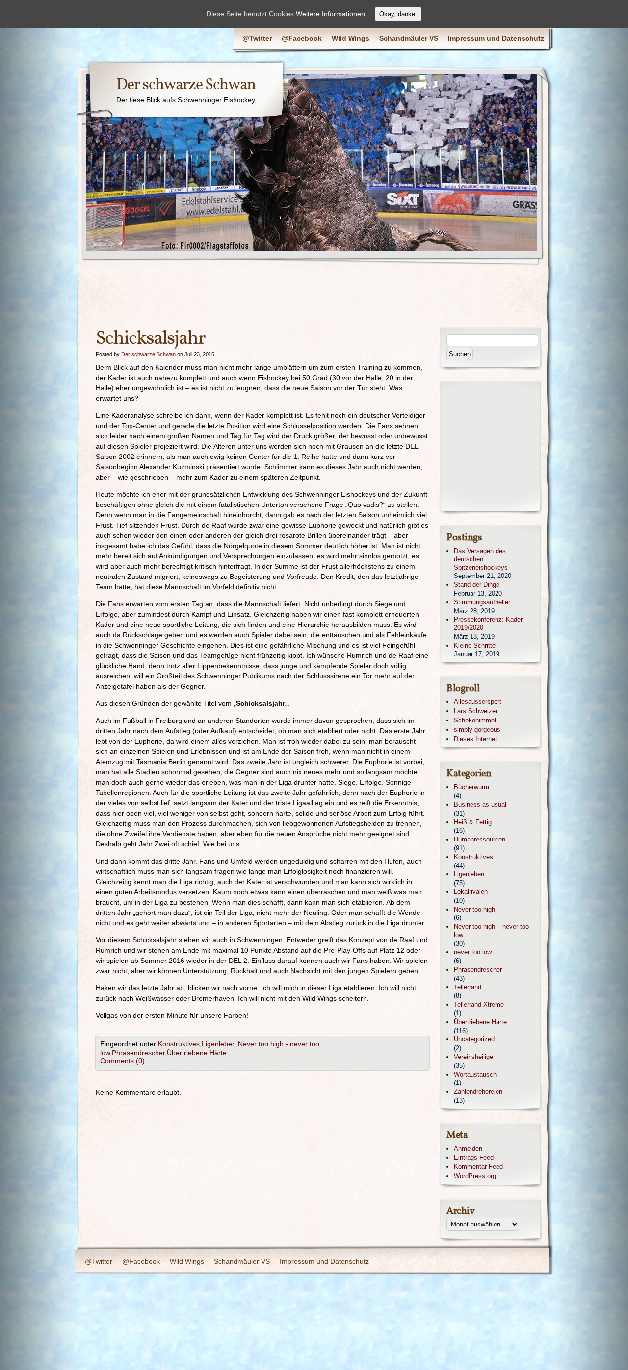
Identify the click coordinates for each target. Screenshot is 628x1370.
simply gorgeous (477, 729)
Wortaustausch (475, 1074)
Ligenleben (219, 1044)
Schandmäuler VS (408, 38)
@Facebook (302, 38)
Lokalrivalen (471, 891)
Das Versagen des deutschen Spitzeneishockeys (481, 559)
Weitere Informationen (330, 14)
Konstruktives (179, 1044)
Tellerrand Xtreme (479, 1004)
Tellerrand (467, 987)
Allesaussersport (477, 701)
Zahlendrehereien (478, 1091)
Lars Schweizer (475, 711)
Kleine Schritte (475, 645)
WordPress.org (475, 1175)
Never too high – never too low (491, 930)
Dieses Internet (475, 739)
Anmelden (468, 1148)
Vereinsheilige (473, 1056)
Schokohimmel (475, 720)
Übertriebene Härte (197, 1053)
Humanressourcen (479, 839)
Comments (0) (122, 1061)
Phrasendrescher (138, 1053)
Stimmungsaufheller (482, 602)
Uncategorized (474, 1039)
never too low (473, 952)
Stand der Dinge (476, 584)
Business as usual (480, 804)
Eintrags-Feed (474, 1157)
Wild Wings (350, 38)
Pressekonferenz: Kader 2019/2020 (488, 623)
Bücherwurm (471, 787)
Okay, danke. (398, 14)
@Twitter (257, 38)
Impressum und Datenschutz (496, 38)
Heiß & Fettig (473, 822)
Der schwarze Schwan (186, 85)
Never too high (474, 909)
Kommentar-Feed (478, 1166)
